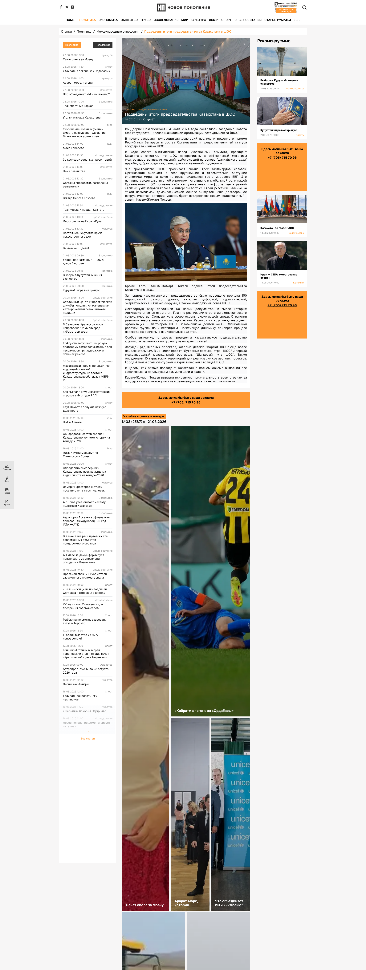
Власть (300, 135)
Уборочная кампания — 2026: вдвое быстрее (83, 261)
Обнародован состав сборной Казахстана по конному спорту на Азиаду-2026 (86, 437)
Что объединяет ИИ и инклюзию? (86, 94)
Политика (87, 19)
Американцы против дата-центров (87, 819)
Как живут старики (76, 807)
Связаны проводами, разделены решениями (85, 184)
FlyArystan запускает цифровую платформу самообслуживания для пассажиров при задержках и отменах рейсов (87, 348)
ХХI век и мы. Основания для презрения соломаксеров (83, 606)
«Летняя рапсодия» (76, 761)
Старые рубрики (277, 19)
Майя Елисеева (73, 148)
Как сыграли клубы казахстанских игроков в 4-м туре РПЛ (86, 393)
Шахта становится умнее (80, 831)
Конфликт (298, 282)
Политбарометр (295, 88)
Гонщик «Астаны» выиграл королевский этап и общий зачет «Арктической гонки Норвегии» (86, 653)
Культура (198, 19)
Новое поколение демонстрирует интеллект (86, 724)
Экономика (108, 19)
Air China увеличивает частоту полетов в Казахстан (84, 503)
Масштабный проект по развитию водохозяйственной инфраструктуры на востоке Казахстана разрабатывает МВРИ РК (86, 373)
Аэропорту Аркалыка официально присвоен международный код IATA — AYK (86, 520)
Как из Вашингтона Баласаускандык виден (79, 844)
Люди (213, 19)
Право (146, 19)
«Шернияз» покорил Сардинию (84, 711)
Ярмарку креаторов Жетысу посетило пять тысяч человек (84, 488)
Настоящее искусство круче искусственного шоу (83, 234)
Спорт (226, 19)
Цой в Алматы (72, 422)
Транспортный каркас (78, 106)
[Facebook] (61, 8)
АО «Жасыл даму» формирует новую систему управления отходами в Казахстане (83, 558)
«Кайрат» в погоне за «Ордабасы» (86, 71)
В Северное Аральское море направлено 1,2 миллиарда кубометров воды (83, 328)
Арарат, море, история (78, 82)
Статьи (66, 31)
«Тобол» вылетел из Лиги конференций (81, 636)
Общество (129, 19)
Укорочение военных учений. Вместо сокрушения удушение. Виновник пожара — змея (84, 132)
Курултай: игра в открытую (81, 290)
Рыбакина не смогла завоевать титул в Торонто (84, 621)
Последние (71, 45)
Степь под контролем (78, 749)
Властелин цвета (75, 773)
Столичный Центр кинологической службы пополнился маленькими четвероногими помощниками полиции (87, 307)
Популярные (103, 45)
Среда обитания (248, 19)
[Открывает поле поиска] (304, 7)
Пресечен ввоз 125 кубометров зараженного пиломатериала (85, 575)
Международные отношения (117, 31)
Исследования (166, 19)
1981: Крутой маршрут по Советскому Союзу (80, 454)
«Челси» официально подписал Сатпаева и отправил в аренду (85, 591)
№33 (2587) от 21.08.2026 (144, 422)
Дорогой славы (73, 738)
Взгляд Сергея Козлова (79, 198)
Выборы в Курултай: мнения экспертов (82, 276)
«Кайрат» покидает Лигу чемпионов (80, 697)
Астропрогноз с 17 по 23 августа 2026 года (85, 670)
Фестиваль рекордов (77, 784)
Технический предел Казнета (83, 209)
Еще (297, 20)
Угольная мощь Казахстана (81, 117)
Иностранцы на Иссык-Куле (82, 221)
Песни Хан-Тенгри (76, 684)
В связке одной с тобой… (80, 796)
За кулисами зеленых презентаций (87, 159)
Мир (184, 19)
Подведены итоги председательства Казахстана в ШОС (187, 31)
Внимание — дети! (76, 248)
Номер (71, 19)
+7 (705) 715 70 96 (186, 402)
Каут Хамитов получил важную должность (84, 408)
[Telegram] (67, 8)
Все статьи (88, 858)
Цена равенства (74, 171)
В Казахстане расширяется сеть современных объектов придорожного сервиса (85, 539)
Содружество (296, 232)
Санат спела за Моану (78, 59)
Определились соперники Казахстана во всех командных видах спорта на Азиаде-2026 (84, 471)
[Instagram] (72, 8)
